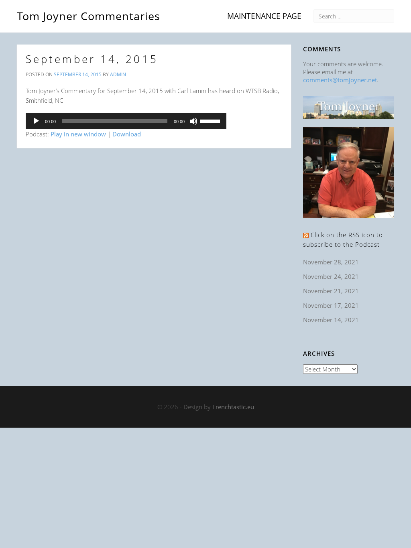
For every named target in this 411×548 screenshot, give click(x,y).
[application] (126, 121)
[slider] (211, 120)
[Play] (36, 121)
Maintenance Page (264, 16)
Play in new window (78, 134)
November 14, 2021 (331, 320)
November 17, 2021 (331, 305)
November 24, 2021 (331, 276)
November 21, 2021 (331, 291)
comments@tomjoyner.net (340, 80)
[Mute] (193, 121)
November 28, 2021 (331, 262)
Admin (118, 74)
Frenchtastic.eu (233, 407)
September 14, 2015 (92, 59)
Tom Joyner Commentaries (88, 14)
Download (126, 134)
